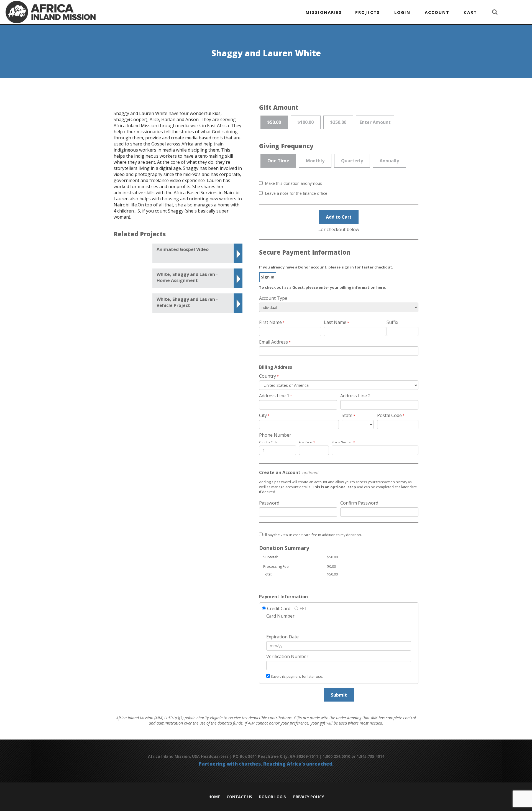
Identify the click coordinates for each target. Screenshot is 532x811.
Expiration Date (282, 637)
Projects (367, 12)
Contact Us (239, 797)
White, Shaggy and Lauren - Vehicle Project (187, 302)
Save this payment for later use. (297, 676)
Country (267, 376)
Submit (339, 695)
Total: (267, 574)
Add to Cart (339, 217)
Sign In (267, 277)
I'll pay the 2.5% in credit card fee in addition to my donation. (313, 534)
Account (437, 12)
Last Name (335, 322)
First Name (270, 322)
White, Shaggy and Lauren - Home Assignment (187, 277)
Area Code (305, 442)
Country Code (268, 442)
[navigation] (343, 12)
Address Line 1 (274, 396)
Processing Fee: (276, 566)
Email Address (273, 342)
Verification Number (287, 656)
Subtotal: (270, 556)
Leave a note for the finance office (296, 193)
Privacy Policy (308, 797)
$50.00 (332, 556)
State (347, 415)
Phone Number (275, 435)
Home (214, 797)
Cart (470, 12)
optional (309, 473)
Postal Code (389, 415)
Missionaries (324, 12)
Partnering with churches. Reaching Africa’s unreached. (266, 764)
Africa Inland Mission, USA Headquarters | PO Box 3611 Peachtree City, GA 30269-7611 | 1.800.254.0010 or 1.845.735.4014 (266, 756)
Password (269, 503)
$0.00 (331, 566)
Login (402, 12)
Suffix (392, 322)
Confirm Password (359, 503)
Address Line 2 (355, 396)
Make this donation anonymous (293, 183)
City (263, 415)
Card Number (280, 616)
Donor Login (273, 797)
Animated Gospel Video (183, 249)
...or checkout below (338, 229)
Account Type (273, 298)
